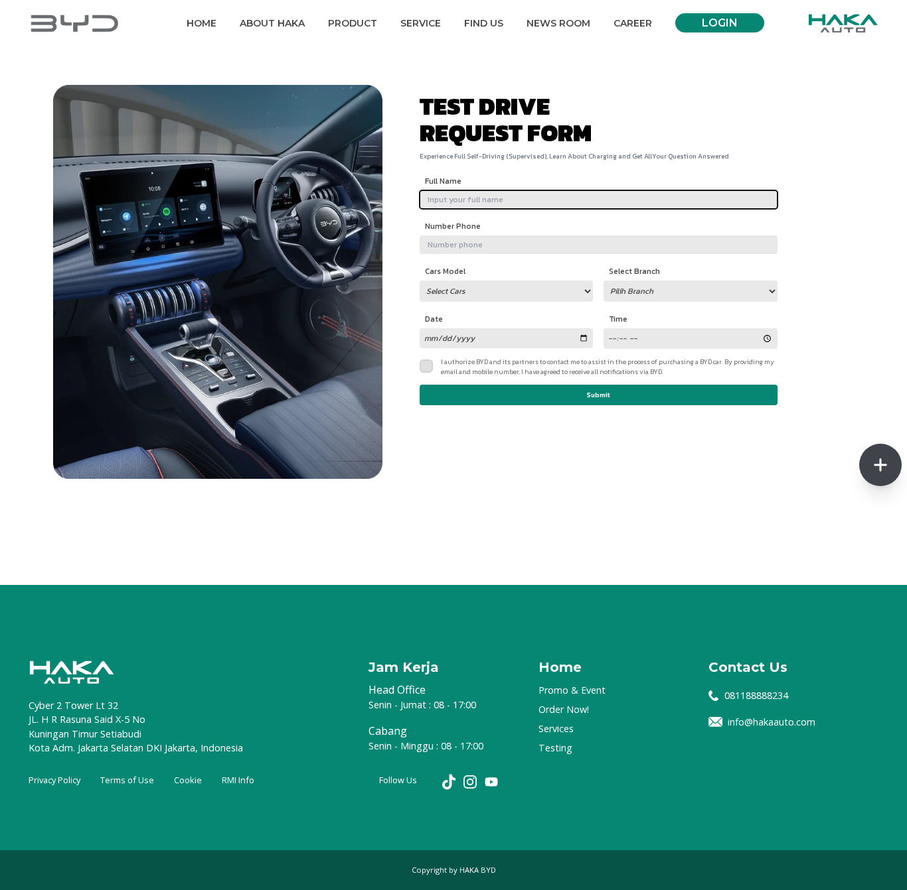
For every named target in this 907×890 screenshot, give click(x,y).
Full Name (443, 181)
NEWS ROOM (558, 23)
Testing (555, 747)
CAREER (633, 23)
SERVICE (420, 23)
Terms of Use (127, 780)
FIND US (483, 23)
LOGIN (720, 23)
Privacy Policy (54, 780)
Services (556, 728)
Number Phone (453, 226)
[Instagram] (470, 782)
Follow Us (398, 780)
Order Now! (563, 709)
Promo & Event (572, 690)
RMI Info (238, 780)
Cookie (188, 780)
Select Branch (634, 271)
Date (434, 319)
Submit (598, 395)
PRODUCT (352, 23)
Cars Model (445, 271)
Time (618, 319)
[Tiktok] (448, 782)
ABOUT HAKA (272, 23)
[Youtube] (491, 782)
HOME (201, 23)
